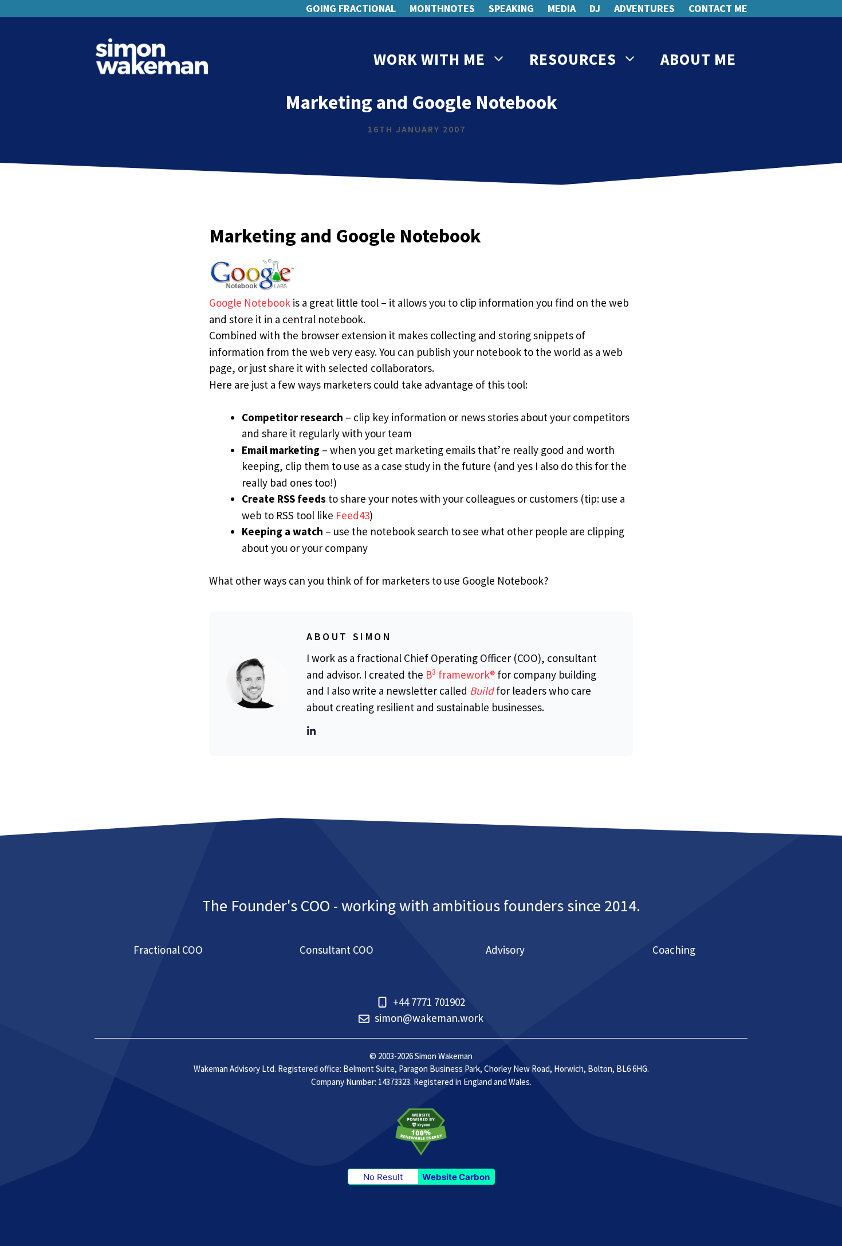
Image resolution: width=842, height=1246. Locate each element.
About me (698, 59)
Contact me (717, 8)
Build (482, 691)
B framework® (460, 674)
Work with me (429, 59)
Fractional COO (168, 950)
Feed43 (352, 515)
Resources (572, 59)
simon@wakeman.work (429, 1018)
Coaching (673, 950)
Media (562, 8)
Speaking (511, 8)
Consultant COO (336, 950)
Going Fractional (351, 8)
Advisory (505, 950)
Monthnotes (442, 8)
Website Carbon (456, 1176)
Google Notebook (249, 302)
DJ (594, 8)
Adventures (644, 8)
